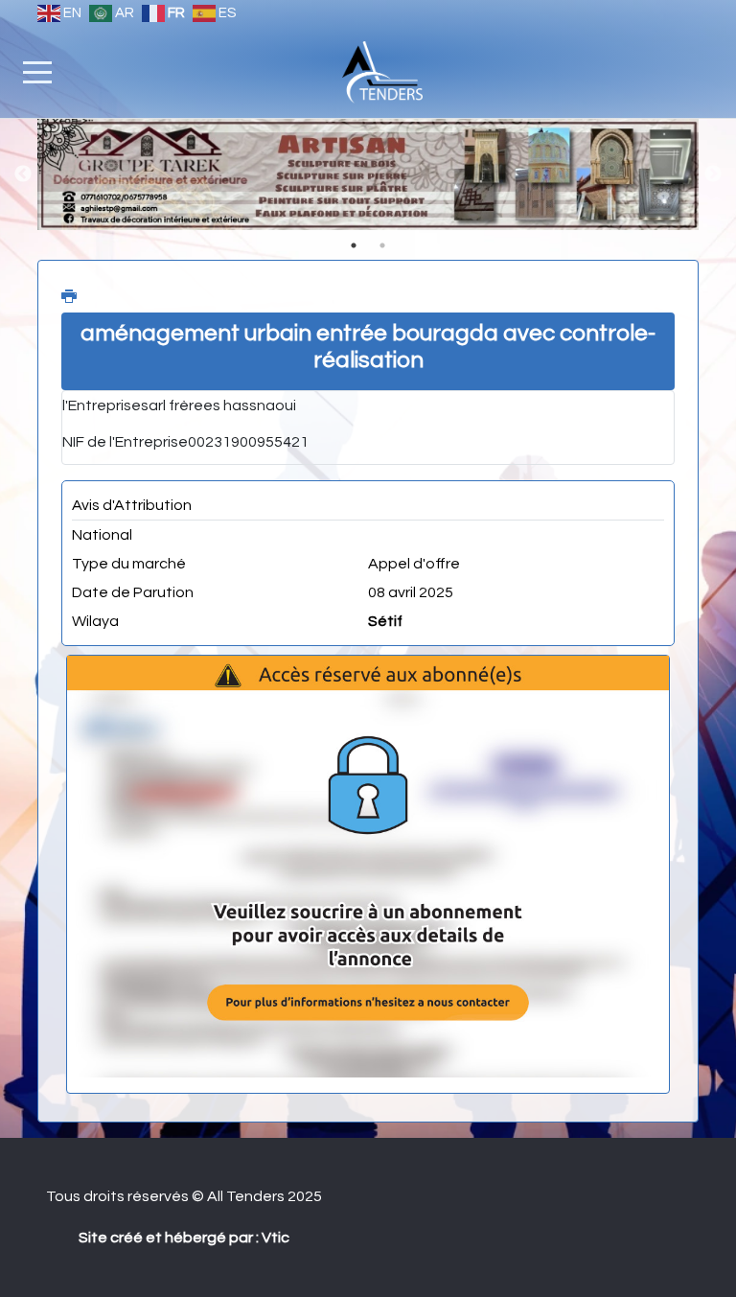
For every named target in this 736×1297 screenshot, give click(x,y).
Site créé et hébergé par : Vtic (184, 1237)
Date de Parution (133, 592)
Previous (23, 174)
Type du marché (129, 563)
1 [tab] (353, 245)
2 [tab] (382, 245)
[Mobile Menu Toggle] (37, 72)
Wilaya (95, 621)
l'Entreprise (101, 405)
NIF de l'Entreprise (125, 442)
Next (713, 174)
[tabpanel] (368, 175)
